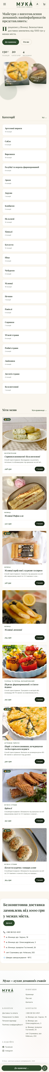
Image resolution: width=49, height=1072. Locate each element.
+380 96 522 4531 (33, 1013)
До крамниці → (21, 1068)
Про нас (29, 998)
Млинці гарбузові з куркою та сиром (23, 570)
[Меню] (4, 4)
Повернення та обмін (10, 1017)
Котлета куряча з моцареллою (20, 867)
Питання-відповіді (9, 1021)
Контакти (29, 1002)
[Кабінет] (37, 4)
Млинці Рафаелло (13, 515)
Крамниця (30, 994)
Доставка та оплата (10, 1013)
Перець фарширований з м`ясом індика (21, 685)
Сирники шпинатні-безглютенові (22, 456)
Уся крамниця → (39, 410)
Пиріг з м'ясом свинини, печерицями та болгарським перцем (23, 747)
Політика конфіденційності (12, 1025)
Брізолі (8, 808)
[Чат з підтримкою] (44, 1068)
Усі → (44, 117)
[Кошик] (44, 4)
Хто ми (26, 42)
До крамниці (10, 42)
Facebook (9, 1047)
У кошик (40, 469)
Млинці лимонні (13, 629)
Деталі (9, 923)
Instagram (9, 1051)
